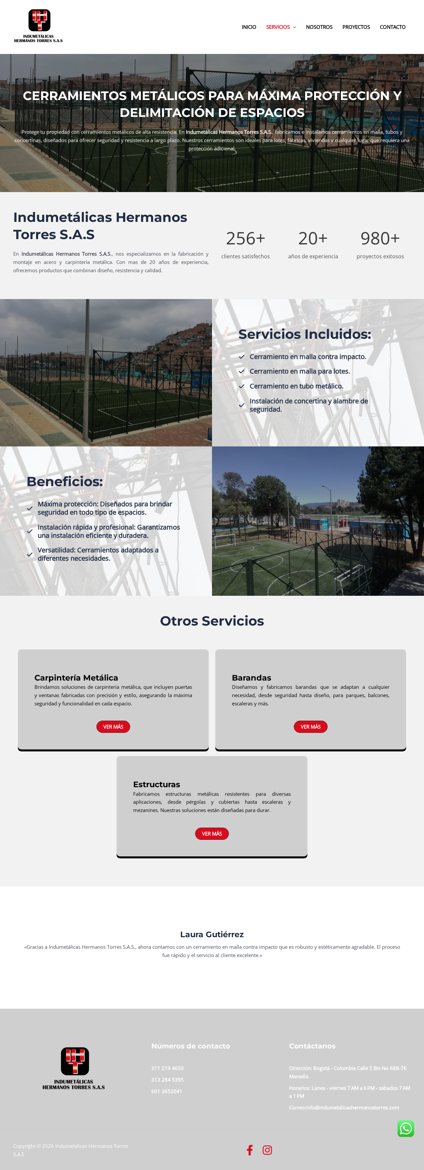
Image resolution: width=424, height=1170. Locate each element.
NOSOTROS (319, 27)
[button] (113, 727)
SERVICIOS (278, 27)
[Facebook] (249, 1150)
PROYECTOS (356, 27)
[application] (293, 26)
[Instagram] (267, 1150)
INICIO (249, 27)
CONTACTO (393, 27)
